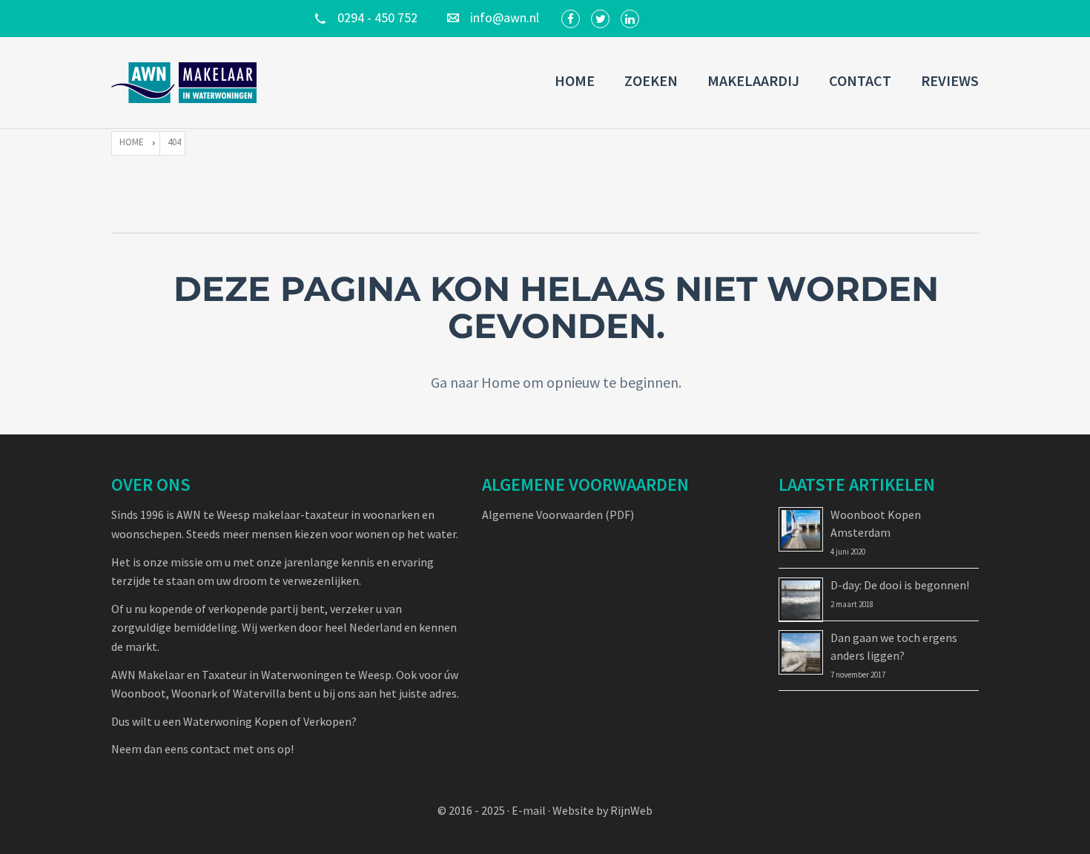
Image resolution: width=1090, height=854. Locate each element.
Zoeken (651, 80)
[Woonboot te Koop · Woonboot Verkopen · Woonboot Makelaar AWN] (185, 82)
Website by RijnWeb (602, 810)
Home (575, 80)
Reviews (950, 80)
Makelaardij (753, 80)
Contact (860, 80)
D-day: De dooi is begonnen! (899, 584)
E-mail (529, 810)
